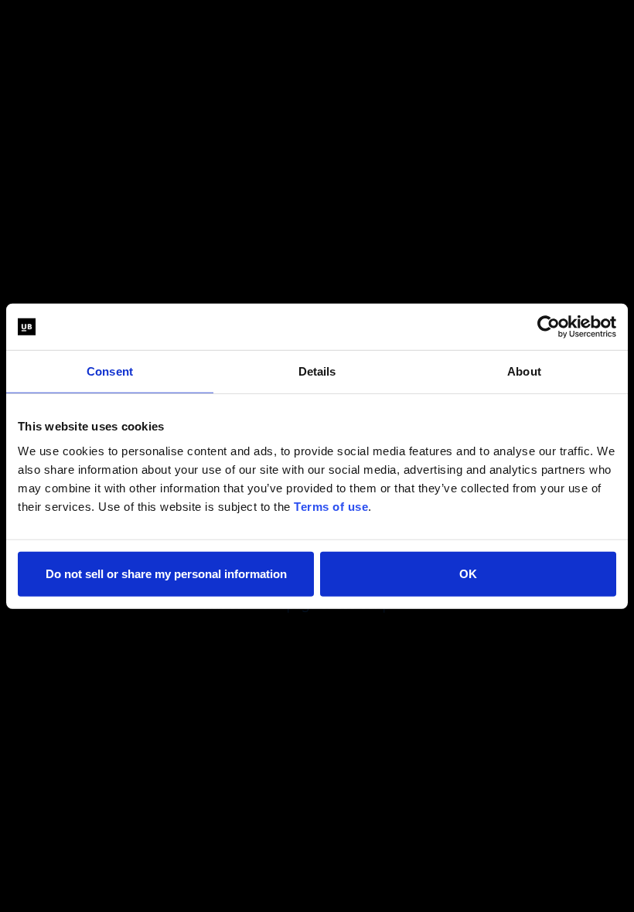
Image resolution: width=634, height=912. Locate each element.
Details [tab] (317, 371)
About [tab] (524, 371)
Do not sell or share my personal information (166, 573)
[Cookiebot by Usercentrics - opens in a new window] (548, 327)
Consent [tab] (110, 371)
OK (468, 573)
